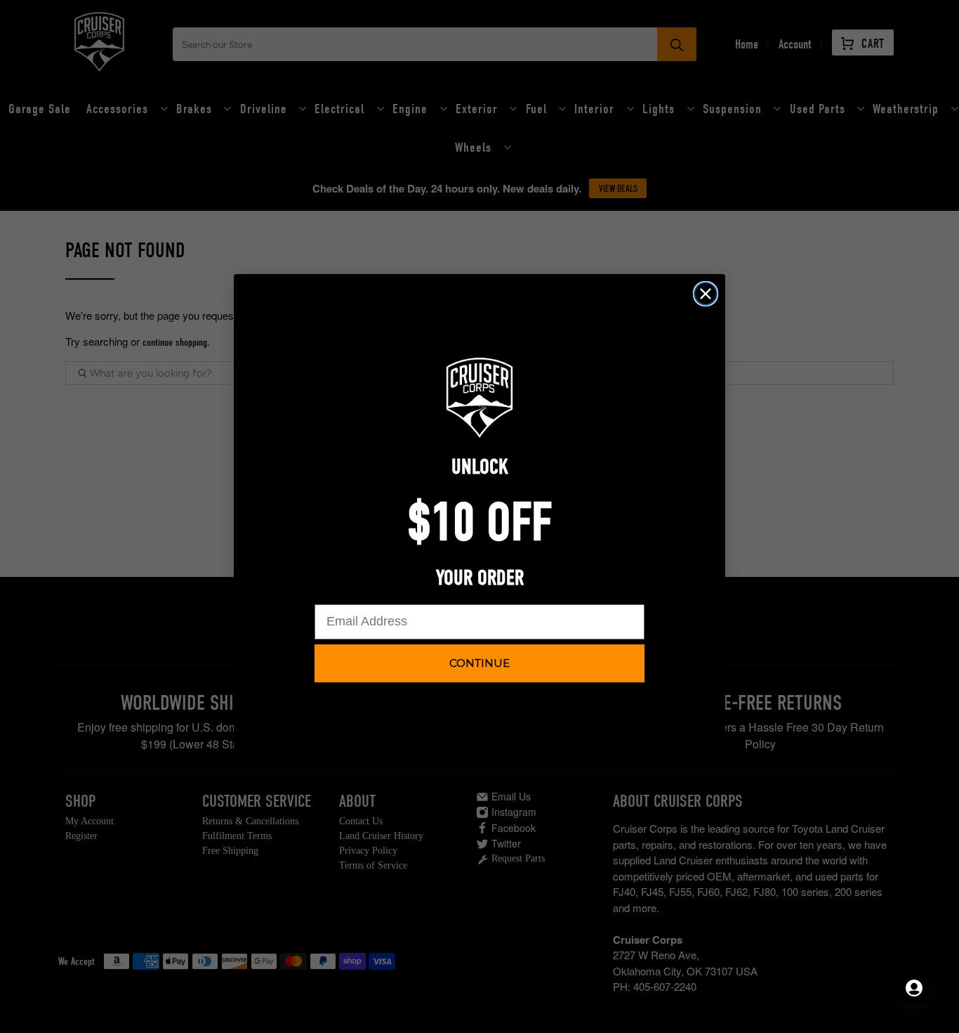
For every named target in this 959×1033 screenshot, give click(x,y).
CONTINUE (479, 663)
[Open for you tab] (914, 988)
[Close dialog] (705, 293)
